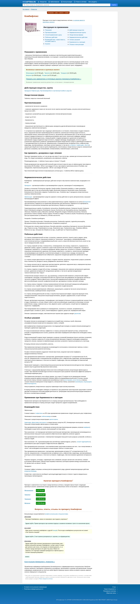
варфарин (87, 427)
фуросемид (35, 422)
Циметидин (27, 422)
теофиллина (39, 413)
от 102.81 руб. (41, 494)
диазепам (77, 313)
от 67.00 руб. (40, 490)
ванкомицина (79, 381)
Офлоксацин (28, 197)
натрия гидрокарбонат (83, 441)
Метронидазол (30, 73)
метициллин (86, 201)
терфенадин (80, 145)
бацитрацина (88, 381)
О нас (114, 587)
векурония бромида (30, 471)
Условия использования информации (35, 587)
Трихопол (47, 73)
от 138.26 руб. (41, 499)
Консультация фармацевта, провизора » (39, 562)
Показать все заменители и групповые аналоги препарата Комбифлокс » (53, 79)
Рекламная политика (109, 591)
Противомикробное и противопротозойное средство (56, 90)
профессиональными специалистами (56, 514)
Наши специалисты (110, 589)
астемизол (72, 145)
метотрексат (43, 422)
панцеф (55, 530)
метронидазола (31, 383)
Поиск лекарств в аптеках (46, 578)
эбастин (87, 145)
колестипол (76, 380)
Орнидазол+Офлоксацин (31, 90)
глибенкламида (46, 416)
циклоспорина (53, 419)
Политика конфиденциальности (33, 589)
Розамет (44, 75)
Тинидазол (64, 73)
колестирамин (68, 380)
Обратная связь (111, 593)
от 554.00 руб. (41, 503)
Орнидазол (27, 185)
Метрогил (29, 75)
